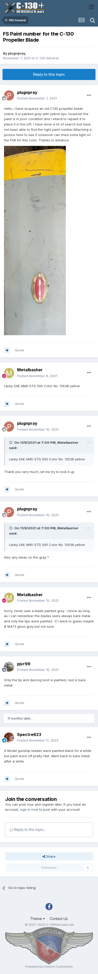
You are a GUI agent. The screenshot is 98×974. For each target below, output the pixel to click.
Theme (36, 918)
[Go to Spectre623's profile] (9, 737)
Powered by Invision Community (49, 966)
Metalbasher (30, 369)
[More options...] (89, 95)
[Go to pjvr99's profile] (9, 667)
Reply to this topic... (29, 829)
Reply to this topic (49, 74)
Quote (19, 350)
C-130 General (47, 58)
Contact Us (59, 918)
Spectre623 (29, 734)
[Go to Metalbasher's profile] (9, 373)
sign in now (29, 809)
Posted (37, 98)
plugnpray (16, 53)
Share (50, 856)
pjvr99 (23, 663)
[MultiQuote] (7, 350)
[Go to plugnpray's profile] (9, 95)
